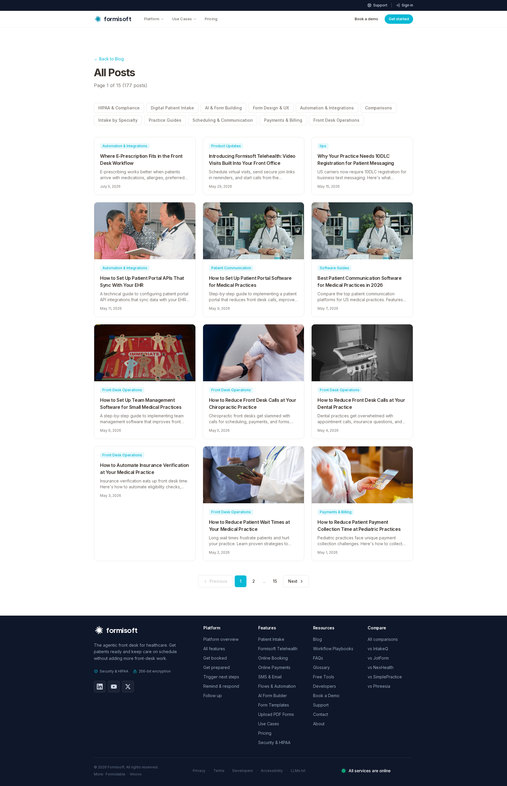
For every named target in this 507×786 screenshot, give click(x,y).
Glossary (321, 667)
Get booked (215, 657)
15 (275, 581)
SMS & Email (270, 676)
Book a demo (366, 18)
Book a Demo (326, 695)
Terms (218, 770)
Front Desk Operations (336, 120)
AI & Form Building (223, 107)
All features (214, 648)
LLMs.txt (298, 770)
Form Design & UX (271, 107)
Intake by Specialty (118, 120)
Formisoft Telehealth (278, 648)
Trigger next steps (221, 676)
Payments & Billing (283, 120)
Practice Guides (165, 120)
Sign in (407, 5)
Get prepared (216, 667)
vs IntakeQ (378, 648)
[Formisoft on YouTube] (114, 686)
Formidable (115, 774)
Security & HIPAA (114, 671)
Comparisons (378, 107)
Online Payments (274, 667)
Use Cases (182, 18)
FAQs (318, 657)
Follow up (212, 695)
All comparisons (383, 639)
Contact (320, 714)
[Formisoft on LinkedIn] (100, 686)
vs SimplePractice (385, 676)
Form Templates (273, 704)
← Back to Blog (109, 58)
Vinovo (136, 774)
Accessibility (272, 770)
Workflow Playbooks (333, 648)
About (319, 723)
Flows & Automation (277, 686)
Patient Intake (271, 639)
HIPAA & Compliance (119, 107)
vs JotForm (378, 657)
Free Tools (323, 676)
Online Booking (273, 657)
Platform (151, 18)
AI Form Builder (272, 695)
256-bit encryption (155, 671)
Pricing (211, 18)
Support (380, 5)
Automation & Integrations (327, 107)
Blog (317, 639)
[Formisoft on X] (128, 686)
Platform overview (221, 639)
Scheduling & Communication (222, 120)
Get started (399, 18)
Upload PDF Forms (276, 714)
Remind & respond (221, 686)
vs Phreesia (379, 686)
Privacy (199, 770)
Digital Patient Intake (172, 107)
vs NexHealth (380, 667)
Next (293, 581)
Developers (324, 686)
